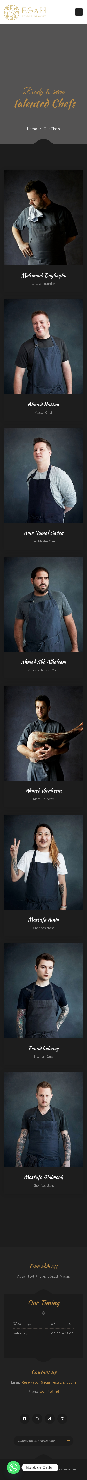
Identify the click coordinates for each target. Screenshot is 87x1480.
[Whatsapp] (13, 1467)
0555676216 (49, 1392)
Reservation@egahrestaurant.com (49, 1382)
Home (32, 129)
